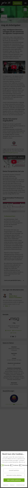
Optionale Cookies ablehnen (14, 475)
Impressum (12, 485)
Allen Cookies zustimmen (14, 480)
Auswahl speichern (14, 470)
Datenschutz (5, 485)
